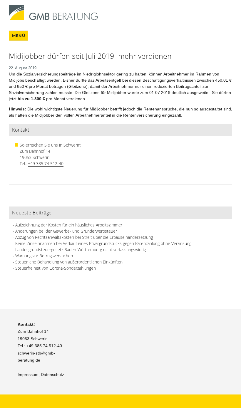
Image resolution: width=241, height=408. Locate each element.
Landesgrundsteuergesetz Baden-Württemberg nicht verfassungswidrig (80, 249)
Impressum (28, 374)
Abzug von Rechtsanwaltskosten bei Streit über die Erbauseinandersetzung (84, 237)
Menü (18, 35)
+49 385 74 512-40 (45, 163)
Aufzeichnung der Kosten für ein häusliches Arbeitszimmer (68, 225)
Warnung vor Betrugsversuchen (44, 255)
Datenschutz (52, 374)
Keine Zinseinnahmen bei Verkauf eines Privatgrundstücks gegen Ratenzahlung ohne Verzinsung (103, 243)
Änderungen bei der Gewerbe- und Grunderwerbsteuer (66, 231)
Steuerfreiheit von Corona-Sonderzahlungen (55, 268)
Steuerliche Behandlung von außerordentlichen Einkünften (69, 262)
